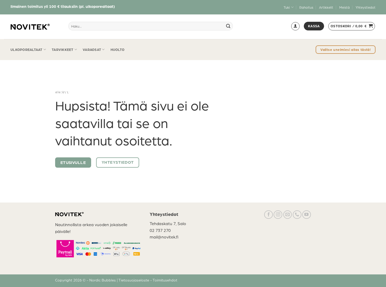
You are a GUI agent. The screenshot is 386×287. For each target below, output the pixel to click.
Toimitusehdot (165, 280)
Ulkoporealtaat (27, 49)
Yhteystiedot (365, 7)
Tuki (287, 7)
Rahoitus (306, 7)
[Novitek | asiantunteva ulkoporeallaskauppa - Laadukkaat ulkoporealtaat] (30, 27)
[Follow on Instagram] (278, 214)
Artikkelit (326, 7)
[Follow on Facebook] (268, 214)
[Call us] (297, 214)
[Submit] (228, 26)
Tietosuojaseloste (134, 280)
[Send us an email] (287, 214)
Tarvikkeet (63, 49)
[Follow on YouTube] (306, 214)
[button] (295, 26)
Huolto (118, 49)
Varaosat (92, 49)
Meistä (344, 7)
